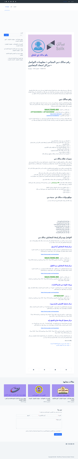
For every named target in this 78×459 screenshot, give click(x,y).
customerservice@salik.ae (52, 115)
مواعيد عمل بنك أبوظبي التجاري (62, 345)
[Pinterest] (8, 1)
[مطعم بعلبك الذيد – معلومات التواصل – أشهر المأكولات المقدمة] (63, 390)
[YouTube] (6, 1)
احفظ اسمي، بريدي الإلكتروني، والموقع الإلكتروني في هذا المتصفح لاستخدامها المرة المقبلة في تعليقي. (43, 430)
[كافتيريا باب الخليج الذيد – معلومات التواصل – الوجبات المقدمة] (39, 390)
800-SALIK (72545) (52, 109)
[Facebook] (15, 1)
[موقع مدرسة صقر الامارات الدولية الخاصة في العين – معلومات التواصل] (15, 390)
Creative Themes (70, 456)
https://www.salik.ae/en (56, 114)
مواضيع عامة (30, 68)
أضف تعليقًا (58, 419)
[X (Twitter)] (13, 1)
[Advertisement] (41, 19)
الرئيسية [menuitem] (72, 1)
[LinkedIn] (33, 369)
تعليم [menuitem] (69, 1)
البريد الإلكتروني (41, 415)
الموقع (28, 415)
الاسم (59, 415)
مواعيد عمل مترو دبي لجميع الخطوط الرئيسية (59, 343)
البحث (21, 33)
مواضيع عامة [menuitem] (65, 1)
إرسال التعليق (58, 434)
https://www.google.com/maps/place (50, 254)
